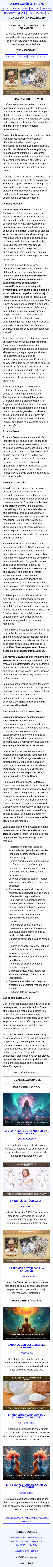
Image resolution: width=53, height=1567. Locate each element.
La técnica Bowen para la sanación (26, 1269)
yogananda (26, 1353)
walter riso (26, 1493)
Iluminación (9, 13)
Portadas (10, 56)
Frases (25, 9)
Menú (30, 13)
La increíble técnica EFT (26, 1201)
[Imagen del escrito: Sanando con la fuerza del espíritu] (26, 1339)
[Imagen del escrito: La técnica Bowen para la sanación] (26, 1263)
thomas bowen (27, 1276)
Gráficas (40, 13)
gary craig (26, 1206)
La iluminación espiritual (26, 4)
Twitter (15, 1541)
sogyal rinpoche (26, 1139)
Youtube (32, 1545)
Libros (34, 1551)
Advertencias (22, 1551)
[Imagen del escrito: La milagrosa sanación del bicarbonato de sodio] (26, 1409)
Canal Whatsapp (35, 1538)
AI (7, 9)
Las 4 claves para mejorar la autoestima (26, 1486)
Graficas (22, 56)
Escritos (46, 9)
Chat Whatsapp (17, 1538)
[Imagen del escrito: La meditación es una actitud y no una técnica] (26, 1126)
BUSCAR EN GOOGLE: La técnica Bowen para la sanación (26, 1520)
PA (3, 9)
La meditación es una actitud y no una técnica (26, 1132)
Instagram (21, 1545)
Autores (35, 9)
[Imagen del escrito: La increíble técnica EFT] (26, 1196)
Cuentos (15, 9)
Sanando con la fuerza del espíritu (26, 1346)
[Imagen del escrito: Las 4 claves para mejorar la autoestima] (26, 1479)
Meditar (22, 13)
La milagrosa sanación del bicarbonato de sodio (26, 1416)
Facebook (25, 1541)
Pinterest (37, 1541)
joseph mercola (26, 1423)
